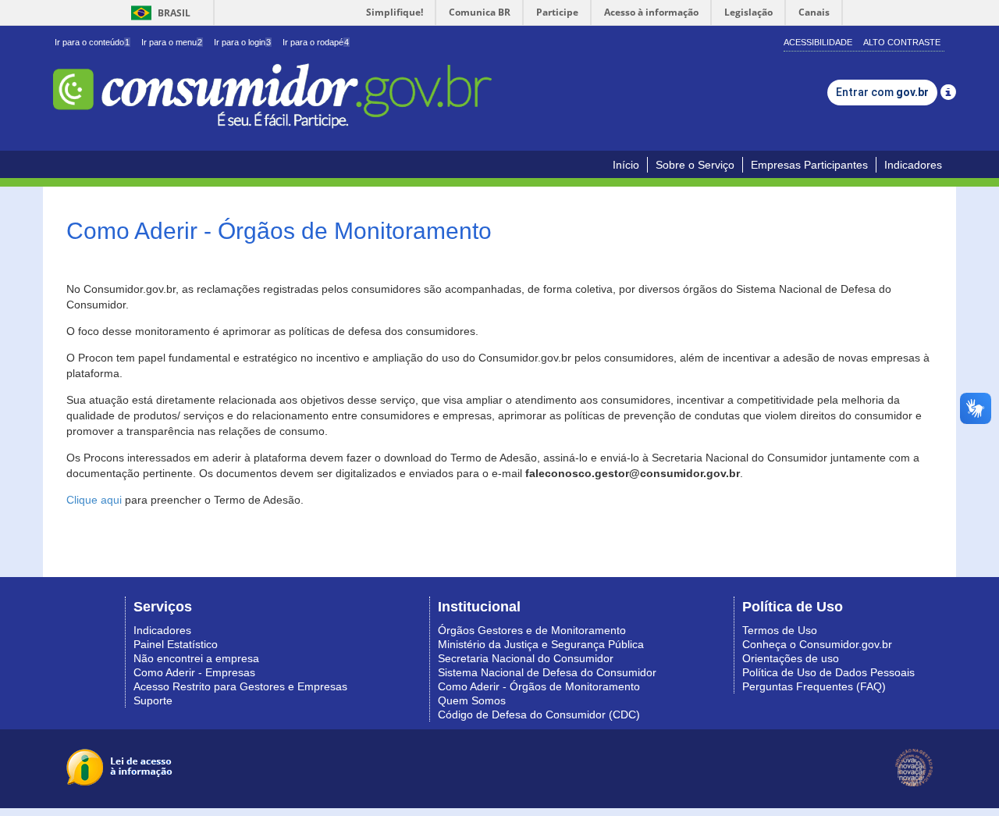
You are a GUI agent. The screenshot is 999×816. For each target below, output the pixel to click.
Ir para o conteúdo (92, 42)
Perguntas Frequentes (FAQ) (814, 686)
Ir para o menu (171, 42)
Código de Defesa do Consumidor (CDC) (539, 714)
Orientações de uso (790, 658)
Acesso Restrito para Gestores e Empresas (240, 686)
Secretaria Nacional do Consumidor (525, 658)
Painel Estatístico (175, 644)
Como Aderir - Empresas (194, 672)
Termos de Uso (779, 630)
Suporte (152, 700)
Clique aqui (94, 500)
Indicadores (913, 165)
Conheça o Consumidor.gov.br (817, 644)
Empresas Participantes (809, 165)
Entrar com (882, 92)
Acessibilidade (818, 42)
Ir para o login (242, 42)
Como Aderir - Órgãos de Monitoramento (539, 686)
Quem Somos (472, 700)
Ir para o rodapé (316, 42)
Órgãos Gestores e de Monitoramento (532, 630)
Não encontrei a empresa (196, 658)
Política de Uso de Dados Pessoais (828, 672)
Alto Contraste (901, 42)
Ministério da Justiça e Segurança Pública (541, 644)
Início (626, 165)
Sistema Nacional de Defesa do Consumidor (547, 672)
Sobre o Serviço (695, 165)
